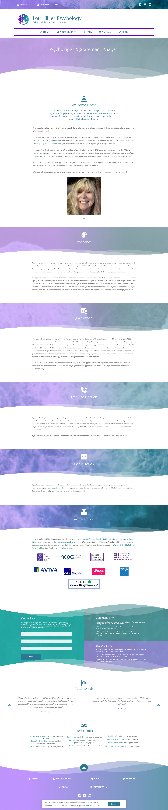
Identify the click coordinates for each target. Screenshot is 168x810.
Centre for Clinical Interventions (42, 741)
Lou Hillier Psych (45, 156)
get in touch (96, 427)
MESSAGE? (25, 646)
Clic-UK (32, 747)
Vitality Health (37, 548)
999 (104, 656)
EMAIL (23, 639)
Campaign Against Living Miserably (40, 736)
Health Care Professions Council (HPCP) (92, 539)
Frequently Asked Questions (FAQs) (49, 143)
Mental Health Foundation (78, 740)
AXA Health (123, 545)
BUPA (130, 545)
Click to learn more (91, 805)
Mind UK (110, 736)
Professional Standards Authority (69, 542)
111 (100, 655)
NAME (23, 631)
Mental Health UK (75, 746)
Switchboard (109, 746)
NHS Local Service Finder (115, 740)
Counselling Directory (65, 548)
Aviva (116, 545)
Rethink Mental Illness (115, 743)
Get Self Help (71, 737)
